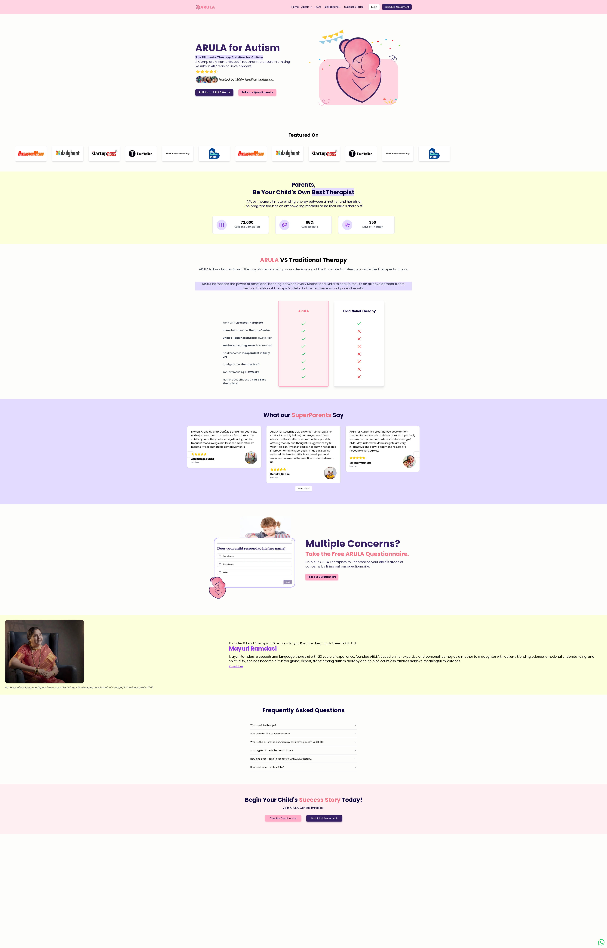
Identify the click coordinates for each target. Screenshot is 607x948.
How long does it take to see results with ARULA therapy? (281, 758)
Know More (236, 666)
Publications (331, 7)
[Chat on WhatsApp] (601, 942)
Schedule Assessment (397, 7)
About (305, 7)
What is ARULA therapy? (263, 725)
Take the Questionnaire (283, 818)
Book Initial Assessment (324, 818)
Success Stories (354, 7)
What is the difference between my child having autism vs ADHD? (286, 742)
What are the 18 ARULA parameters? (270, 733)
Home (295, 7)
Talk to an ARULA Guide (214, 92)
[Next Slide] (417, 454)
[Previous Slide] (190, 454)
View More (303, 488)
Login (374, 7)
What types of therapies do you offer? (271, 750)
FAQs (318, 7)
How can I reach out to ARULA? (267, 767)
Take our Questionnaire (257, 92)
